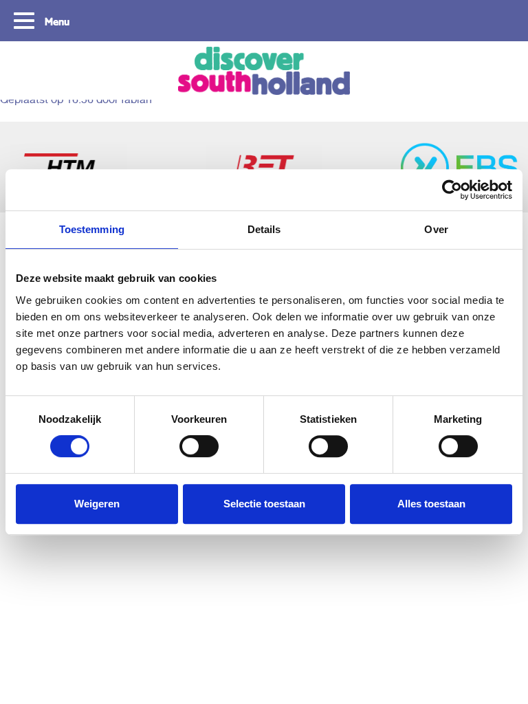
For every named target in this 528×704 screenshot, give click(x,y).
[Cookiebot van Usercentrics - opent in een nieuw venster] (452, 189)
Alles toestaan (431, 503)
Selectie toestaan (264, 503)
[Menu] (26, 19)
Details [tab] (264, 229)
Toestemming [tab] (91, 229)
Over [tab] (436, 229)
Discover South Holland (264, 70)
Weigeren (97, 503)
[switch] (199, 446)
